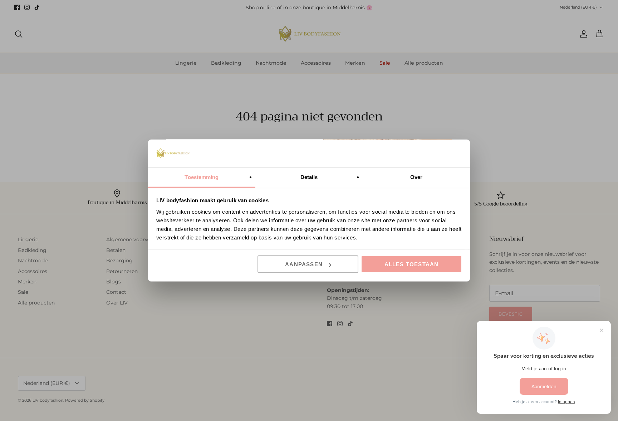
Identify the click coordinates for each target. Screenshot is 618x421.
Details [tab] (309, 177)
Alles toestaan (411, 264)
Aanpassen (304, 264)
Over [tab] (416, 177)
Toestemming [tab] (202, 177)
